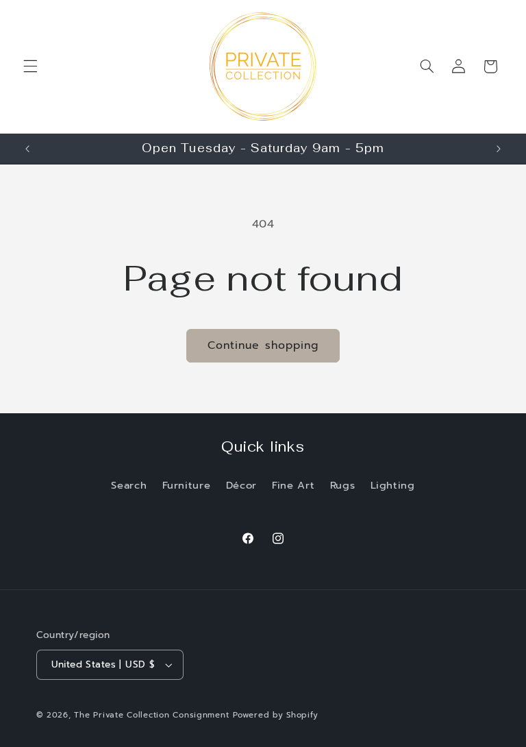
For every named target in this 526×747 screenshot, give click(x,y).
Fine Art (293, 485)
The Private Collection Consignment (151, 715)
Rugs (342, 485)
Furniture (186, 485)
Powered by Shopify (275, 715)
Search (129, 485)
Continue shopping (263, 345)
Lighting (393, 485)
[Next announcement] (499, 149)
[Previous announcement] (27, 149)
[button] (30, 66)
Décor (241, 485)
